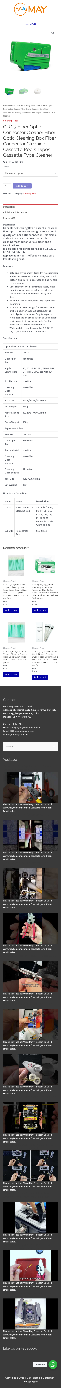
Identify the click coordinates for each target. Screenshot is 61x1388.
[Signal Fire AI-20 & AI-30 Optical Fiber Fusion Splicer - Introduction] (30, 1165)
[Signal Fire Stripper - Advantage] (30, 928)
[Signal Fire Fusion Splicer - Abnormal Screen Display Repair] (30, 1313)
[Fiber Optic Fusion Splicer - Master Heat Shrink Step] (30, 1117)
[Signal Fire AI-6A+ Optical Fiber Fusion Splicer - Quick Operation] (30, 1024)
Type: (6, 166)
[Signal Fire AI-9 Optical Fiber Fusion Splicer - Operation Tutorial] (30, 1265)
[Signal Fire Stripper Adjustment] (30, 1069)
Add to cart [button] (11, 610)
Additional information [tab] (15, 212)
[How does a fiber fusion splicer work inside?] (30, 835)
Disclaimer (48, 1377)
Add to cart (22, 185)
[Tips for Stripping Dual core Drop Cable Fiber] (30, 976)
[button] (53, 33)
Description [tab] (9, 206)
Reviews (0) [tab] (9, 218)
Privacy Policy (30, 1381)
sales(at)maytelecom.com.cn (25, 727)
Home (6, 105)
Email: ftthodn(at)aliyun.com (18, 730)
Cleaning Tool (28, 105)
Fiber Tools (15, 105)
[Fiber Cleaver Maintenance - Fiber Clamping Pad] (30, 883)
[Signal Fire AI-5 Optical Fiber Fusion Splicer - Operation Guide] (30, 787)
